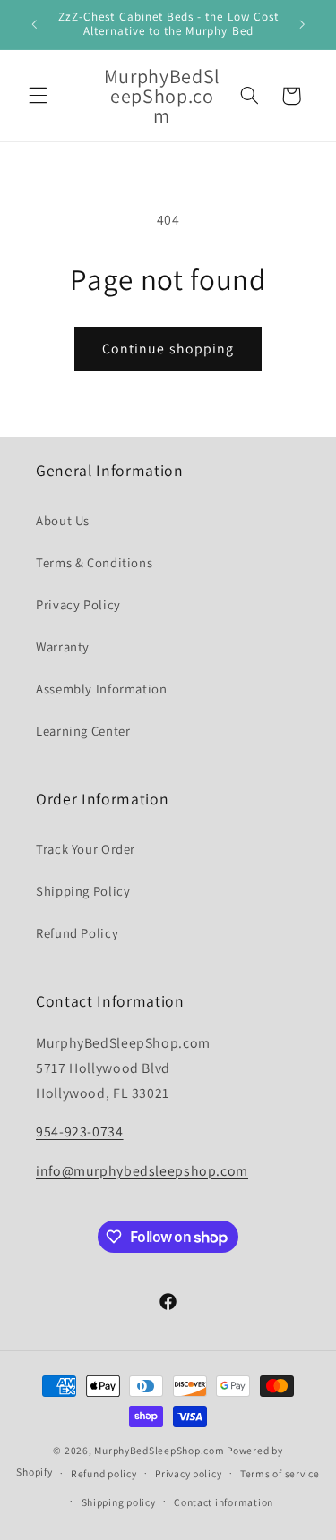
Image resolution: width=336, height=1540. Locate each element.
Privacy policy (188, 1473)
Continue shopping (168, 348)
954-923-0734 (80, 1131)
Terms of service (280, 1473)
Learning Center (83, 730)
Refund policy (104, 1473)
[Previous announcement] (34, 24)
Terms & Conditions (94, 562)
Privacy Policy (78, 604)
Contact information (223, 1502)
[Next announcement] (302, 24)
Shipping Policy (83, 890)
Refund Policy (77, 932)
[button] (37, 95)
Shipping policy (119, 1502)
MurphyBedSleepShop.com (159, 1450)
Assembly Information (102, 688)
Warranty (63, 646)
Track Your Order (85, 848)
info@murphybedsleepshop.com (142, 1170)
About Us (63, 520)
